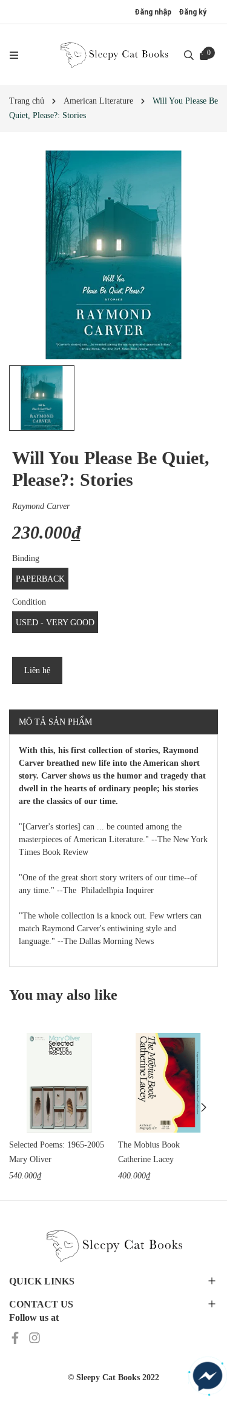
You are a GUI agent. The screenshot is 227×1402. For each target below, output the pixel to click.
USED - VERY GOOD (55, 622)
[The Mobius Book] (168, 1083)
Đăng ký (192, 12)
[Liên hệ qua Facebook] (207, 1376)
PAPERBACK (40, 578)
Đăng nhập (152, 12)
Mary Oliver (30, 1159)
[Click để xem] (113, 254)
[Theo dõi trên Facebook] (16, 1337)
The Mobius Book (149, 1144)
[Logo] (113, 54)
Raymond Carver (41, 506)
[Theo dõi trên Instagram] (34, 1337)
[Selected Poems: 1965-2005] (59, 1083)
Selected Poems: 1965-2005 (56, 1144)
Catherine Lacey (146, 1159)
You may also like (63, 995)
